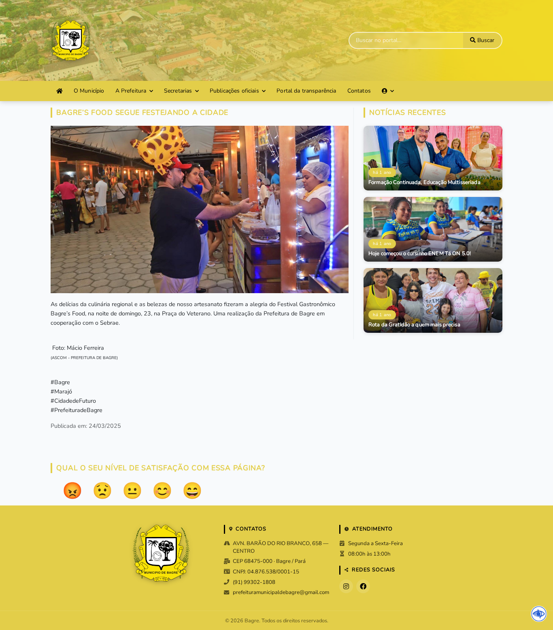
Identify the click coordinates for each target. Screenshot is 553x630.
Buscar (485, 40)
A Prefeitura (131, 91)
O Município (89, 91)
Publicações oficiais (234, 91)
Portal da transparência (306, 91)
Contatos (359, 91)
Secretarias (178, 91)
